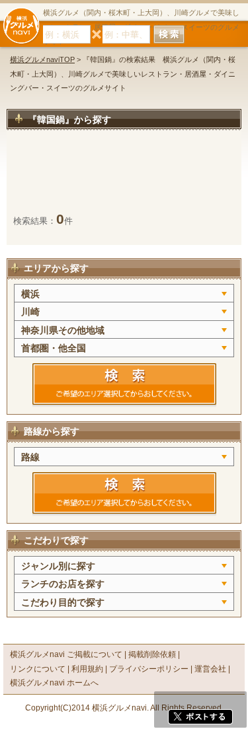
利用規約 (87, 669)
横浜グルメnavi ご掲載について (66, 654)
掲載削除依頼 (152, 654)
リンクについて (37, 669)
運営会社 (210, 669)
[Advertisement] (124, 177)
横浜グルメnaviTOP (42, 59)
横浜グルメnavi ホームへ (54, 682)
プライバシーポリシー (148, 669)
